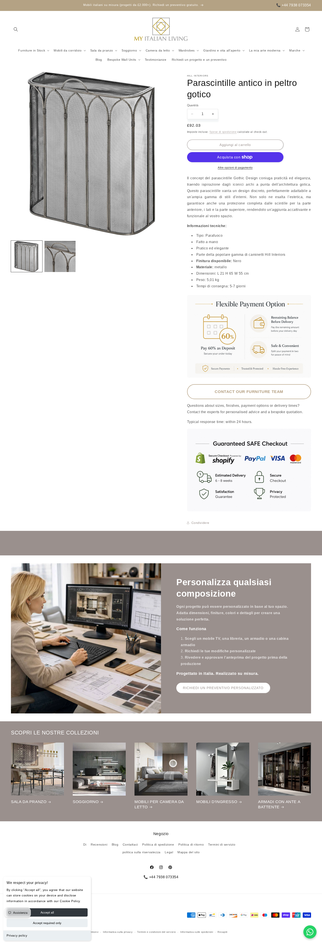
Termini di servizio (221, 844)
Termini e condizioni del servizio (156, 932)
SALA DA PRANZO (28, 802)
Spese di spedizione (223, 131)
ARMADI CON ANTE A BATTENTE (279, 804)
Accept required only (47, 923)
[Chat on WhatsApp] (310, 932)
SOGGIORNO (86, 802)
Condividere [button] (200, 522)
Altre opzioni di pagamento (235, 167)
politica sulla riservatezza (141, 852)
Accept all (47, 912)
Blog (115, 844)
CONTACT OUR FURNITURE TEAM (249, 391)
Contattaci (130, 844)
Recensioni (99, 844)
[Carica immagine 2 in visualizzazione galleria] (60, 256)
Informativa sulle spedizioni (196, 932)
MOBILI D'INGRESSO (216, 802)
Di (84, 844)
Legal (169, 852)
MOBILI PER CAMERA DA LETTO (159, 804)
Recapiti (222, 932)
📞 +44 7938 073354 (293, 5)
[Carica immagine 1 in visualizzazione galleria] (26, 256)
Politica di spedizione (158, 844)
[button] (16, 29)
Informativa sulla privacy (118, 932)
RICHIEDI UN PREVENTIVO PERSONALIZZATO (223, 688)
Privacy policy (17, 935)
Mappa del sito (188, 852)
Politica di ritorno (191, 844)
